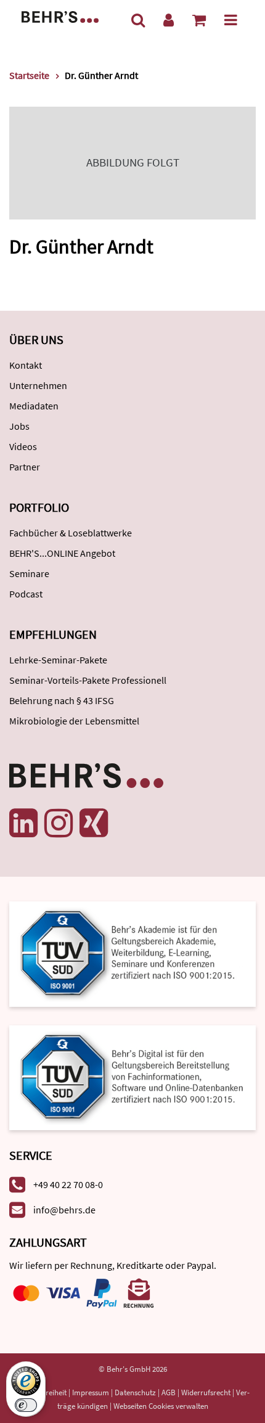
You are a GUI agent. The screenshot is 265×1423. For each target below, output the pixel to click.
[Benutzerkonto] (168, 20)
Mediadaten (34, 406)
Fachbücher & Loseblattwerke (70, 533)
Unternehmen (38, 385)
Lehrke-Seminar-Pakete (58, 660)
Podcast (26, 594)
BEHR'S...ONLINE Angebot (62, 553)
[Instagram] (58, 823)
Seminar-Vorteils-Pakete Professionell (87, 680)
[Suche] (138, 20)
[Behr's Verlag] (60, 16)
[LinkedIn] (23, 823)
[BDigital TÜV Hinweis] (132, 953)
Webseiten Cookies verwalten (160, 1406)
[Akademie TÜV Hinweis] (132, 1074)
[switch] (26, 1405)
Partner (24, 467)
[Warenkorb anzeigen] (199, 20)
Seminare (29, 573)
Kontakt (25, 365)
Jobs (19, 426)
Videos (23, 446)
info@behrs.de (64, 1210)
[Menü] (230, 20)
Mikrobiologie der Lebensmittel (74, 721)
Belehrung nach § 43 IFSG (61, 700)
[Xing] (94, 823)
